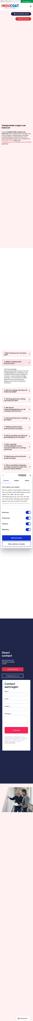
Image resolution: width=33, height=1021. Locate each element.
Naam (7, 691)
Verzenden (16, 730)
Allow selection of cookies (16, 544)
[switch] (28, 518)
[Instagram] (4, 1)
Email (7, 699)
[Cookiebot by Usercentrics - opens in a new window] (19, 475)
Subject (8, 706)
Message (8, 714)
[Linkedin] (2, 1)
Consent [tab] (6, 480)
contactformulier (25, 142)
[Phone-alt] (7, 1)
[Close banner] (30, 475)
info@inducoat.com (8, 142)
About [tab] (27, 480)
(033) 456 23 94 (7, 140)
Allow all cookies (16, 538)
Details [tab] (16, 480)
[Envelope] (10, 1)
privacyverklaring (10, 743)
